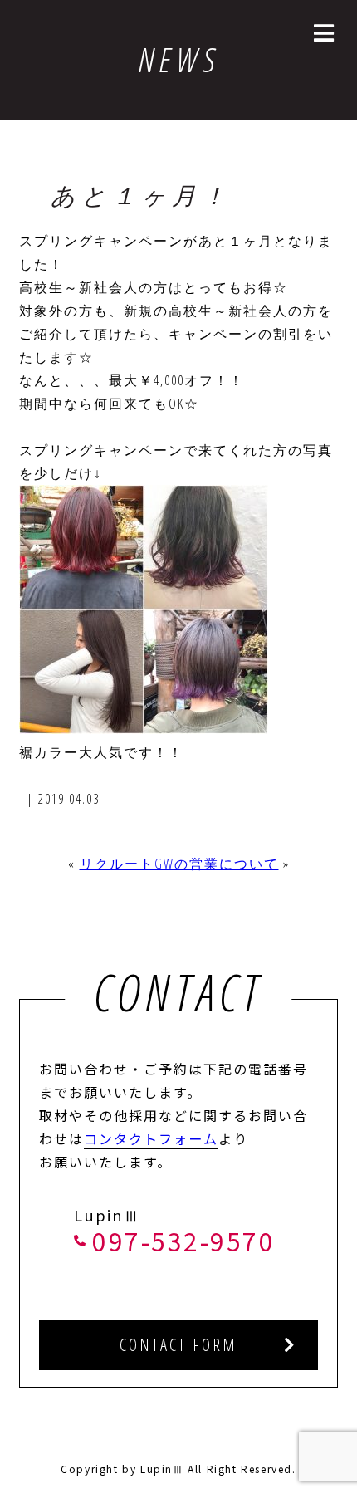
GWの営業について (216, 863)
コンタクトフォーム (151, 1138)
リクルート (117, 863)
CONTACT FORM (178, 1345)
